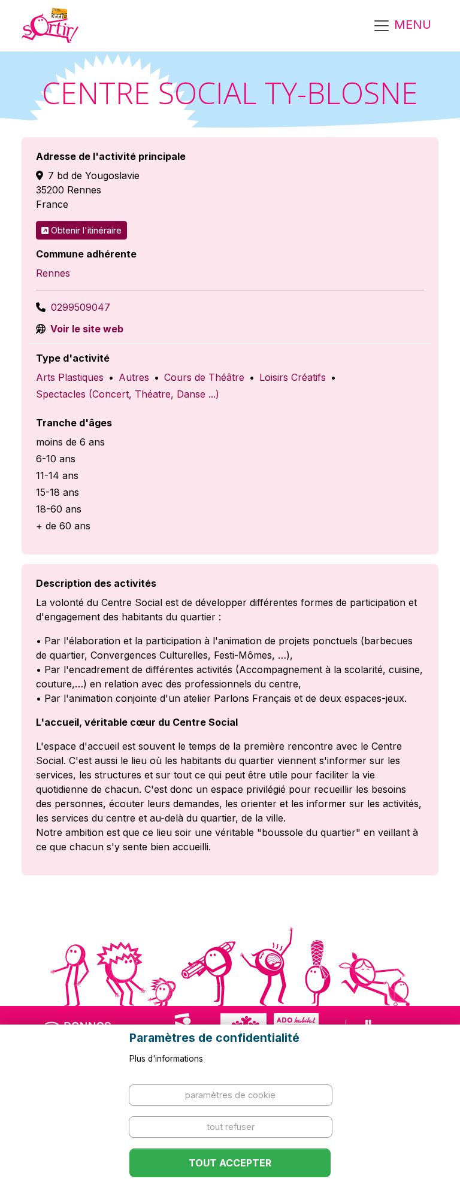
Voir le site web (85, 329)
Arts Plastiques (70, 377)
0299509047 (80, 307)
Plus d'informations (166, 1058)
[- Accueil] (50, 26)
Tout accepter (230, 1163)
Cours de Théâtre (204, 377)
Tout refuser (231, 1127)
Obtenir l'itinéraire (86, 230)
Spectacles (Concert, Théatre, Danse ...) (127, 394)
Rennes (53, 273)
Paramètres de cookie (230, 1095)
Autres (134, 377)
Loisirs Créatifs (292, 377)
